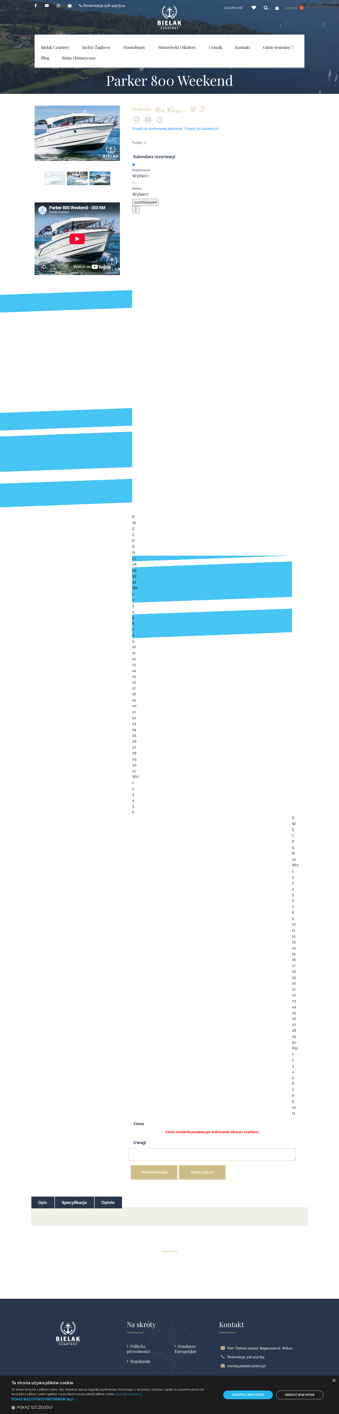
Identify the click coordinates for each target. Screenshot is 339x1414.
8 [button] (133, 635)
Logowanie (233, 8)
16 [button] (134, 682)
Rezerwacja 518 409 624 (103, 5)
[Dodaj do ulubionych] (136, 120)
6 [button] (133, 623)
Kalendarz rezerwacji (154, 156)
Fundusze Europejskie (185, 1349)
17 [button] (134, 688)
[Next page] (138, 209)
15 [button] (134, 676)
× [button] (334, 1380)
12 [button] (134, 659)
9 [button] (133, 641)
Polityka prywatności (138, 1349)
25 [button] (134, 735)
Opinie (108, 1202)
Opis (42, 1202)
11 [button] (133, 653)
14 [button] (134, 670)
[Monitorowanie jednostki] (160, 120)
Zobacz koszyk (202, 1172)
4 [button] (133, 611)
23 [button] (134, 723)
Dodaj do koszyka (154, 1172)
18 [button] (134, 694)
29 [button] (134, 570)
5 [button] (133, 617)
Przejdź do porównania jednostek (157, 128)
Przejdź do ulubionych (201, 128)
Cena (138, 1123)
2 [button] (133, 600)
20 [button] (134, 706)
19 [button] (134, 700)
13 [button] (134, 664)
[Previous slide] (42, 133)
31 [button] (134, 582)
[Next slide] (112, 133)
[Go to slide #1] (54, 178)
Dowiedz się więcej (129, 1394)
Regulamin (140, 1361)
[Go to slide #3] (99, 178)
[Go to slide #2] (77, 178)
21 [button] (134, 712)
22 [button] (134, 718)
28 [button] (134, 564)
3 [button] (133, 605)
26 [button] (134, 741)
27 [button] (134, 558)
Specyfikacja (74, 1202)
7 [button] (133, 629)
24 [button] (134, 729)
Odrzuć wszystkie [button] (300, 1394)
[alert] (169, 1395)
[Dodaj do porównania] (148, 120)
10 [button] (134, 647)
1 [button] (133, 594)
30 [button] (134, 576)
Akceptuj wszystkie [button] (248, 1394)
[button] (113, 1399)
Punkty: (137, 143)
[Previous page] (134, 209)
